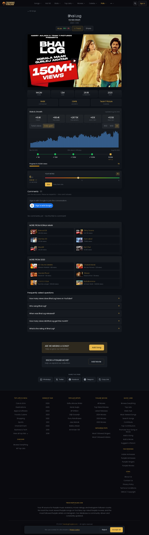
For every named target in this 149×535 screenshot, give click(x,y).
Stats (56, 3)
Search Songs (128, 418)
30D (105, 125)
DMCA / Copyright (128, 492)
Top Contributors (128, 426)
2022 (47, 418)
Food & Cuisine (21, 415)
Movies (80, 3)
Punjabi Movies (128, 466)
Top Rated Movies (101, 407)
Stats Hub (128, 411)
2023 (47, 415)
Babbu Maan (74, 426)
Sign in (142, 3)
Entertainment (21, 426)
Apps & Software (20, 411)
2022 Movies (101, 422)
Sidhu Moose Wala (74, 403)
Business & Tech (20, 430)
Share (88, 28)
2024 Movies (101, 415)
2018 (47, 433)
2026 (47, 403)
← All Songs (31, 11)
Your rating (49, 174)
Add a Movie (128, 439)
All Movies (101, 403)
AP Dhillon (74, 411)
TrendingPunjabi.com (70, 524)
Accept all (116, 530)
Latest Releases (101, 411)
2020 (47, 426)
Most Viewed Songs (128, 415)
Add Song (96, 347)
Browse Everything (21, 445)
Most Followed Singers (101, 433)
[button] (74, 60)
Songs (37, 3)
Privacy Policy (128, 484)
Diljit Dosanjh (74, 415)
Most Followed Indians (101, 437)
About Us (128, 477)
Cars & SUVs (21, 403)
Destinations (21, 407)
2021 (47, 422)
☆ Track (77, 28)
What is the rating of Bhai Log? (42, 328)
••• (111, 3)
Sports (20, 422)
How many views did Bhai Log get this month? (48, 321)
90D (111, 125)
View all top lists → (20, 433)
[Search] (135, 3)
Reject (104, 530)
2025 (47, 407)
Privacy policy (75, 530)
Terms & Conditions (128, 488)
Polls (103, 3)
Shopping (21, 418)
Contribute (128, 422)
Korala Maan (74, 19)
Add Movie (96, 361)
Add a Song (128, 435)
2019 (47, 430)
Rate (48, 184)
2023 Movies (101, 418)
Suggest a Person (128, 443)
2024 (47, 411)
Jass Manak (74, 422)
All (117, 125)
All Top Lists (20, 448)
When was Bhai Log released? (42, 313)
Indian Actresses (128, 454)
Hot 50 (48, 3)
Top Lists (68, 3)
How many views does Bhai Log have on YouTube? (50, 298)
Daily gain (48, 125)
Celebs (92, 3)
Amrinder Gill (74, 430)
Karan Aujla (74, 407)
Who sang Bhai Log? (37, 306)
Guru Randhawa (74, 418)
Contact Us (128, 480)
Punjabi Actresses (128, 458)
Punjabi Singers (128, 462)
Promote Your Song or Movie (128, 431)
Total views (36, 125)
